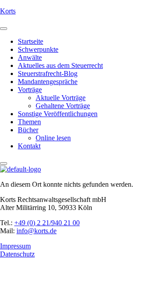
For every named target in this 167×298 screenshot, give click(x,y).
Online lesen (53, 138)
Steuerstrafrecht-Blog (47, 73)
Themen (29, 122)
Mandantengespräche (47, 81)
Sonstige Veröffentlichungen (58, 114)
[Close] (3, 163)
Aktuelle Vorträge (61, 97)
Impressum (15, 246)
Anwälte (30, 57)
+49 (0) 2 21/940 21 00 (47, 223)
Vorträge (30, 89)
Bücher (28, 130)
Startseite (30, 41)
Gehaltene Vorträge (63, 105)
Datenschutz (17, 254)
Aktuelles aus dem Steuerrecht (60, 65)
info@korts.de (36, 231)
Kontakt (29, 146)
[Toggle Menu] (3, 28)
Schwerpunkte (38, 49)
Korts (8, 11)
